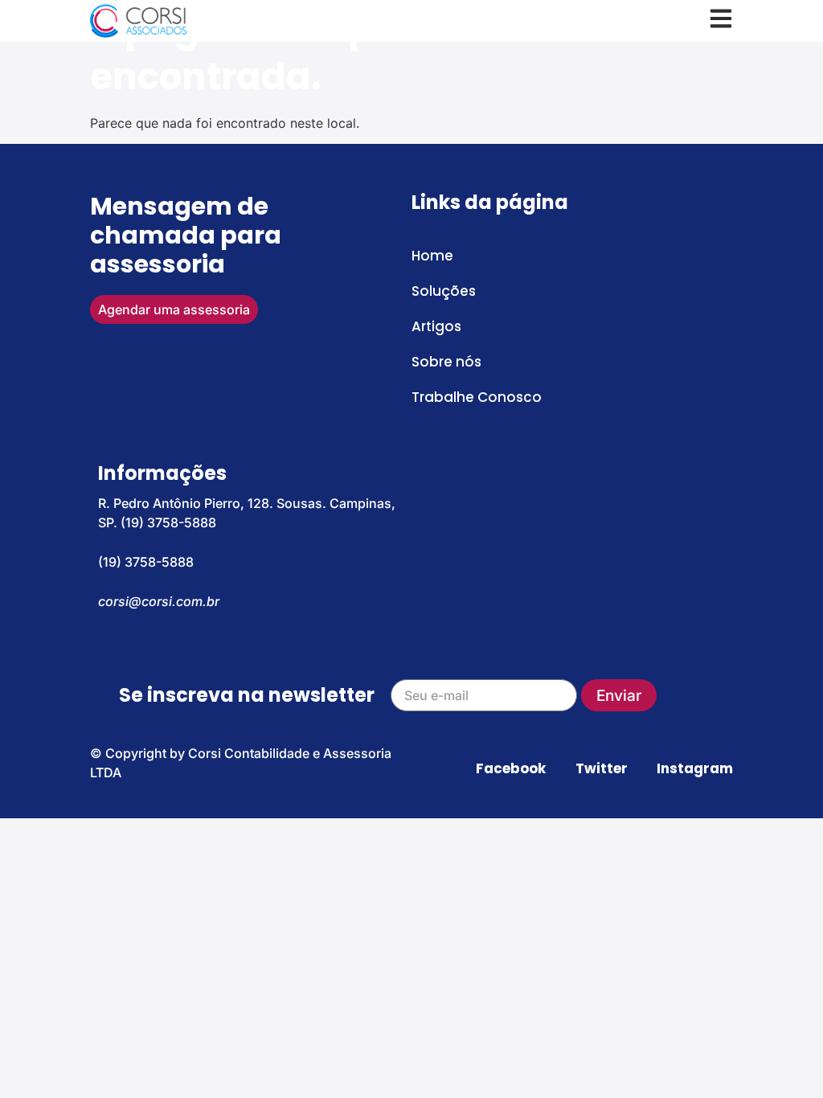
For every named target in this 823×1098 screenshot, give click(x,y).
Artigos (436, 326)
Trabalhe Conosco (477, 397)
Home (432, 255)
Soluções (444, 291)
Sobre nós (446, 361)
